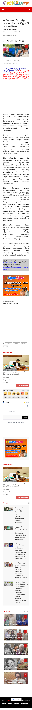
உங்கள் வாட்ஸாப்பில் (10, 262)
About (4, 703)
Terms (10, 703)
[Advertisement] (16, 96)
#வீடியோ (16, 60)
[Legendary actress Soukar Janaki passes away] (16, 664)
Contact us (24, 703)
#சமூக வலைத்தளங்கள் (10, 63)
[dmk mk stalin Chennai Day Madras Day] (8, 509)
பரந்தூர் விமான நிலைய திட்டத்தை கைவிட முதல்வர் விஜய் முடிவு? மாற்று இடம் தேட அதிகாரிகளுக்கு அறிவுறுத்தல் (21, 533)
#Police (5, 346)
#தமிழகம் (8, 60)
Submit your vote (22, 385)
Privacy (16, 703)
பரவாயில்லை (9, 380)
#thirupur (8, 343)
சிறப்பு (6, 377)
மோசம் (6, 383)
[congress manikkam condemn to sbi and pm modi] (8, 583)
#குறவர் (23, 343)
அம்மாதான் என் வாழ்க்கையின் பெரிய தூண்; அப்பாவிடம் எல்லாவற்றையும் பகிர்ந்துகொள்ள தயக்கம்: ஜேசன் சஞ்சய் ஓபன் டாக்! (15, 624)
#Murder (16, 343)
